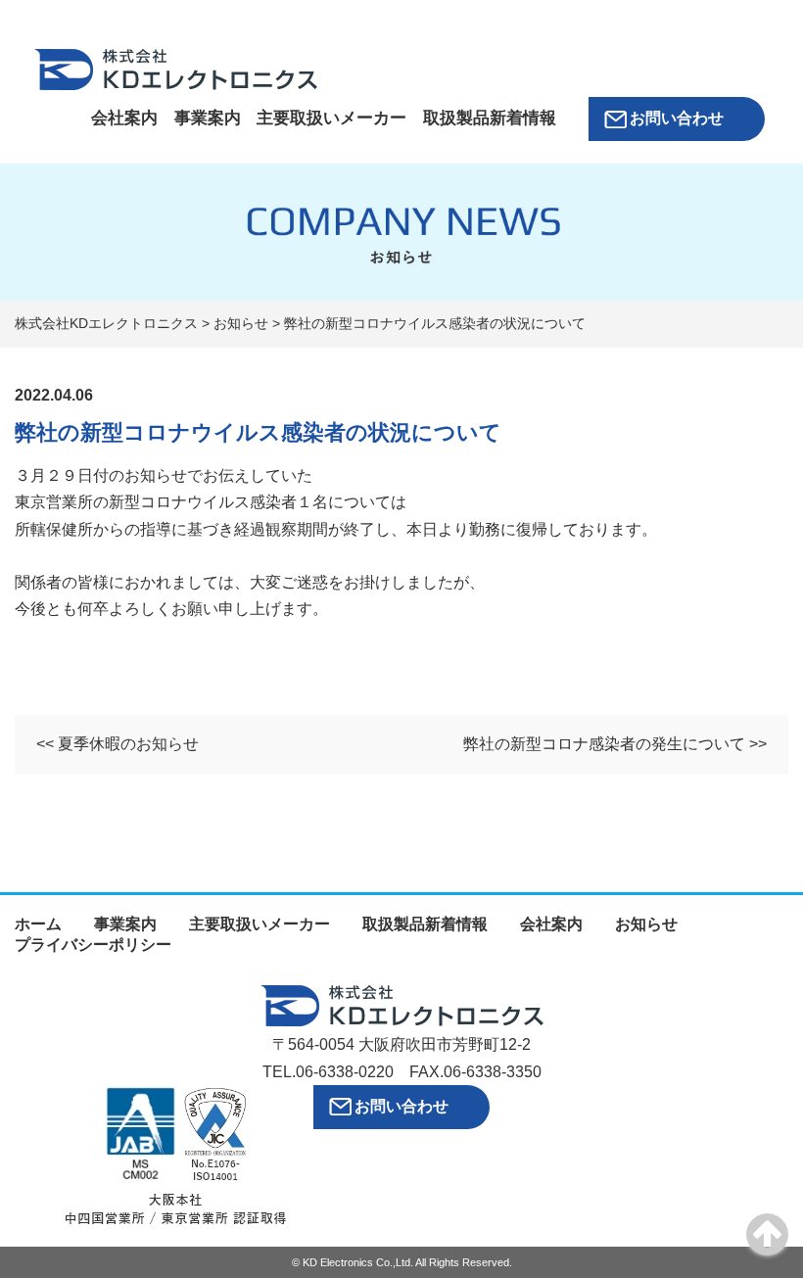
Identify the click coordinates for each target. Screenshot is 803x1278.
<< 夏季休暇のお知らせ (117, 743)
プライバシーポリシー (93, 944)
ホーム (38, 924)
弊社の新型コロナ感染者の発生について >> (615, 743)
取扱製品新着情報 (489, 118)
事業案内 (207, 118)
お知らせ (646, 924)
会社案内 (124, 118)
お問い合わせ (677, 118)
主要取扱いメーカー (331, 118)
